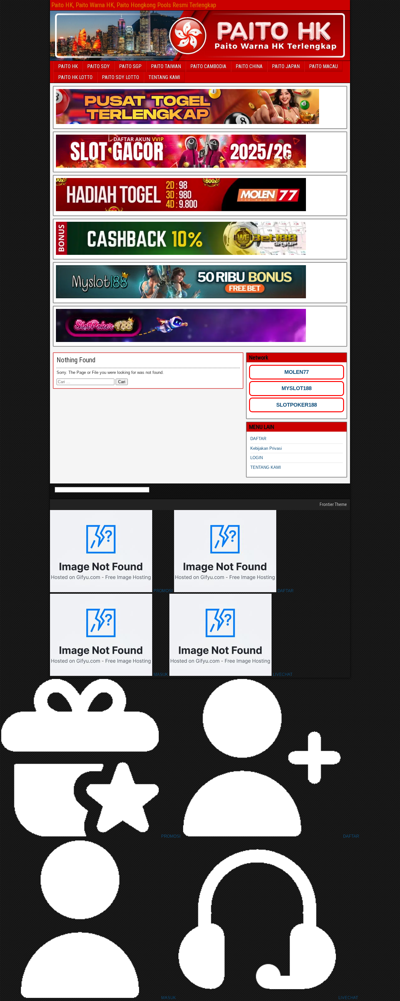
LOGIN (256, 457)
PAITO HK (68, 66)
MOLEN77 (296, 372)
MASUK (160, 674)
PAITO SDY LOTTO (120, 77)
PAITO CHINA (249, 66)
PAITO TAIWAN (166, 66)
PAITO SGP (130, 66)
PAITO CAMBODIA (208, 66)
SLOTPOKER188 (296, 405)
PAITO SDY (98, 66)
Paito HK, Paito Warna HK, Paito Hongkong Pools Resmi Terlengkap (133, 5)
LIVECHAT (282, 674)
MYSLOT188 (297, 388)
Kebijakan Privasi (266, 448)
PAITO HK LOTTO (75, 77)
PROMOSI (163, 590)
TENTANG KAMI (164, 77)
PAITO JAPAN (286, 66)
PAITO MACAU (323, 66)
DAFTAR (258, 438)
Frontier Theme (333, 504)
